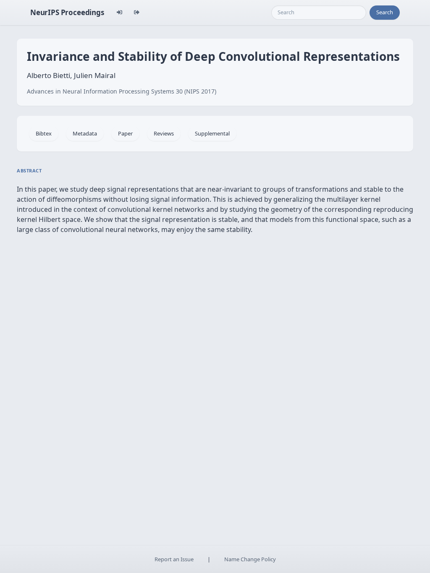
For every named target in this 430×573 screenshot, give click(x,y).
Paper (125, 133)
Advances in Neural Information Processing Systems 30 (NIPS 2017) (121, 91)
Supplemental (212, 133)
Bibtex (44, 133)
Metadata (85, 133)
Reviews (164, 133)
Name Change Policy (250, 559)
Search (384, 12)
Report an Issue (174, 559)
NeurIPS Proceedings (67, 12)
